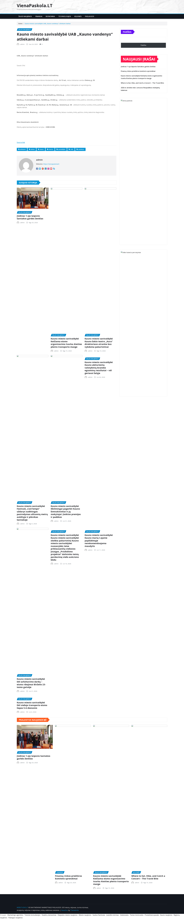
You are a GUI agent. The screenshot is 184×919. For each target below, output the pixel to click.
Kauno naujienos (166, 915)
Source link (21, 142)
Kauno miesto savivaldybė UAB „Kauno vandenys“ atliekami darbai (48, 23)
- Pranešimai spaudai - (152, 915)
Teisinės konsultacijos (32, 915)
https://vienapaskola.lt (51, 164)
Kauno (42, 149)
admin (22, 44)
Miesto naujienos (85, 915)
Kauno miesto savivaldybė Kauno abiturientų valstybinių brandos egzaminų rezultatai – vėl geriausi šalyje (99, 368)
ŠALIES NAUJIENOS (25, 16)
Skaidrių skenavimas (49, 915)
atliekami (23, 149)
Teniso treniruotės (136, 915)
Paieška (127, 31)
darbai (32, 149)
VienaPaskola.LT (34, 5)
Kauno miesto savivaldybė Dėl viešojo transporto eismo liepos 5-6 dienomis (32, 705)
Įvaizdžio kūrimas (112, 915)
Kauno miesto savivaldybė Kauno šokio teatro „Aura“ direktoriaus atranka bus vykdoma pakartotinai (99, 342)
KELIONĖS (77, 16)
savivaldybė (61, 149)
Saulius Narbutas (99, 915)
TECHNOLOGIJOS (64, 16)
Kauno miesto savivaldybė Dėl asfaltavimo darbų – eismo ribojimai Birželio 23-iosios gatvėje (31, 683)
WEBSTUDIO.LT (22, 907)
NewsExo (64, 910)
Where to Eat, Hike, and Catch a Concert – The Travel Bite (142, 83)
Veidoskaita (124, 915)
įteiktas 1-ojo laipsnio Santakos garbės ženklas (30, 217)
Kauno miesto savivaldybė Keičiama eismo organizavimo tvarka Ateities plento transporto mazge (66, 342)
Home (20, 23)
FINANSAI (38, 16)
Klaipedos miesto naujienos (67, 915)
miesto (51, 149)
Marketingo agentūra (15, 915)
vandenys (81, 149)
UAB (71, 149)
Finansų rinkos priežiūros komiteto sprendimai (138, 71)
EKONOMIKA (50, 16)
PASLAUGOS (89, 16)
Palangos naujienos (15, 918)
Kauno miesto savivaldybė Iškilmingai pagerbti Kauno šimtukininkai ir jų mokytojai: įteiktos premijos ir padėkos (66, 511)
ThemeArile (74, 910)
